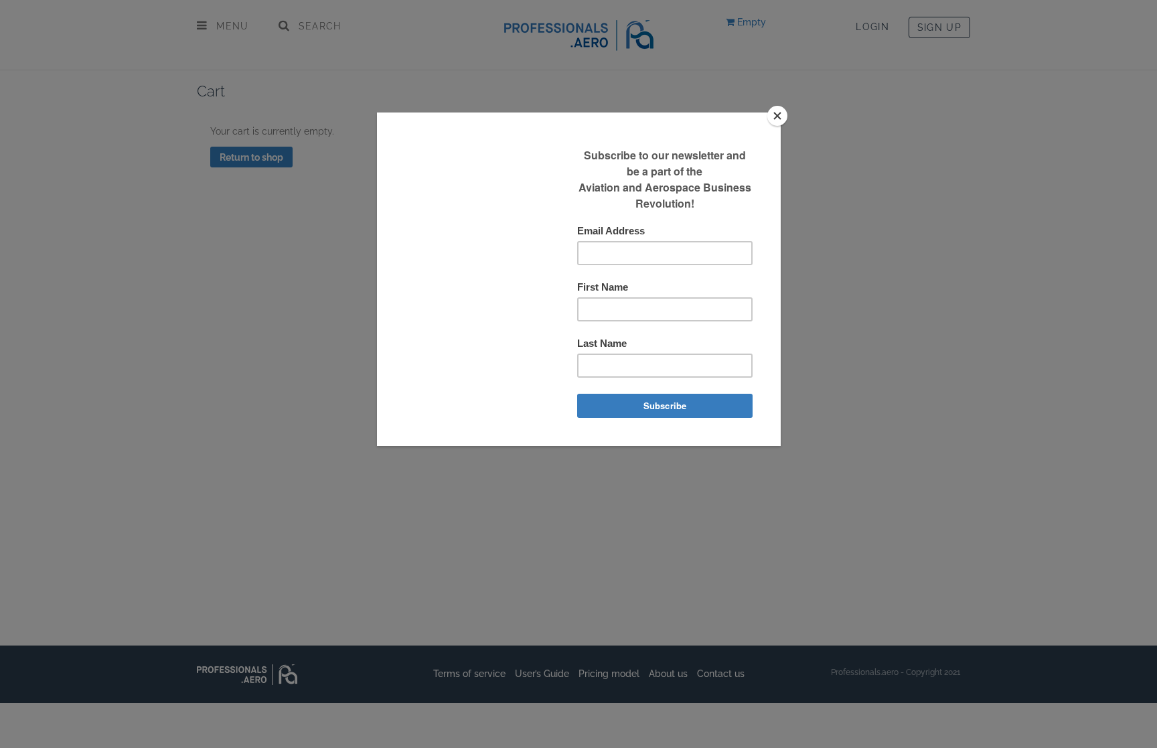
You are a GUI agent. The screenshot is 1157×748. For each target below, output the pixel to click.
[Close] (777, 116)
